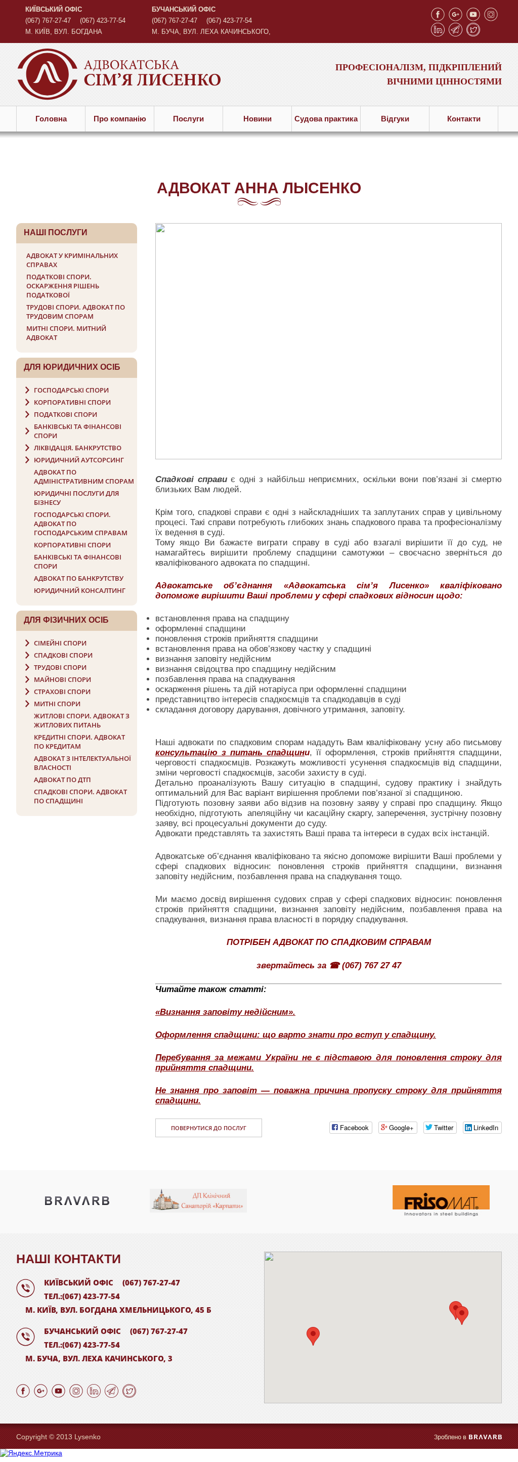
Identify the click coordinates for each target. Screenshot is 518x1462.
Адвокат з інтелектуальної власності (82, 763)
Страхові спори (62, 691)
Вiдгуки (395, 118)
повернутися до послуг (208, 1128)
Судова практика (326, 118)
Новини (257, 118)
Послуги (188, 118)
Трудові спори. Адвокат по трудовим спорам (75, 312)
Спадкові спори (63, 655)
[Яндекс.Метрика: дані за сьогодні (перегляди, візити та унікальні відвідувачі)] (31, 1453)
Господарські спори (71, 390)
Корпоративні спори (72, 402)
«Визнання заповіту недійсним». (225, 1012)
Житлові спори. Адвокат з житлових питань (82, 720)
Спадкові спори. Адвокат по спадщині (80, 796)
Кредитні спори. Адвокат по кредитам (79, 742)
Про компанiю (120, 118)
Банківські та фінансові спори (77, 431)
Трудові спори (60, 667)
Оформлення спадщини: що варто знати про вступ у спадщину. (295, 1035)
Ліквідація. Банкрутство (77, 447)
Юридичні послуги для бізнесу (76, 498)
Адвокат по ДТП (62, 779)
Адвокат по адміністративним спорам (84, 476)
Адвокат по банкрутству (78, 578)
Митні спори (57, 703)
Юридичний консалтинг (79, 590)
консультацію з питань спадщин (230, 752)
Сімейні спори (60, 643)
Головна (51, 118)
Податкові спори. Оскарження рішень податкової (62, 285)
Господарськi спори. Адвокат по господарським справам (80, 523)
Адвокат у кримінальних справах (72, 260)
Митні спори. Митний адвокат (66, 333)
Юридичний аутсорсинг (79, 459)
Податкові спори (65, 414)
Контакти (464, 118)
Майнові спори (62, 679)
